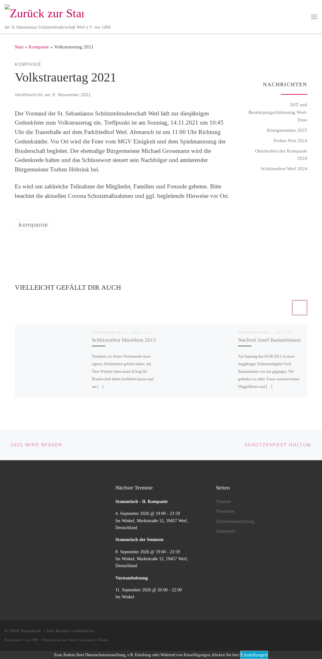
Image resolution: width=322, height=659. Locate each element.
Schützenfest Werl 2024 (284, 168)
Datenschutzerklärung (235, 521)
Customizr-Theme (93, 640)
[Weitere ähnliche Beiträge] (299, 307)
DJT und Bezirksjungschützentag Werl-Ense (277, 112)
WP (35, 640)
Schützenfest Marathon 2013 (124, 340)
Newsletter (225, 511)
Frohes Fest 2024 (290, 140)
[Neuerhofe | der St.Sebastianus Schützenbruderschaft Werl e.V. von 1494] (44, 12)
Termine (223, 501)
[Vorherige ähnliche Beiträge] (283, 307)
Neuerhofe (31, 630)
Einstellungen (254, 654)
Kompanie (39, 46)
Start (19, 46)
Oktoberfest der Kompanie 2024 (281, 154)
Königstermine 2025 (287, 130)
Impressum (226, 530)
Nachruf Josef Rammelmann (269, 340)
